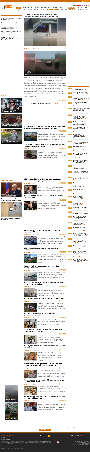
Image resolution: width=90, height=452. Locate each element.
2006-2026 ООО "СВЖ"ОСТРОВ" (7, 435)
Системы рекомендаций (6, 439)
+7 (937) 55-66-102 (55, 103)
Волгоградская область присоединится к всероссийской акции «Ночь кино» (81, 98)
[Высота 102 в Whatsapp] (86, 5)
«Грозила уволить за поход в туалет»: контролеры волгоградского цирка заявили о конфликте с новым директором (80, 254)
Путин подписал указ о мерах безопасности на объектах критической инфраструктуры (80, 148)
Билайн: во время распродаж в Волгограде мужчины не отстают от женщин (80, 161)
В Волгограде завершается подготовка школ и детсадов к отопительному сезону (80, 229)
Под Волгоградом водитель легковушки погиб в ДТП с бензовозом (79, 247)
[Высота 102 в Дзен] (80, 5)
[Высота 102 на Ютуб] (78, 5)
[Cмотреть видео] (85, 118)
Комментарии (62, 100)
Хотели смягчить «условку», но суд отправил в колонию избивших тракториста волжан (80, 128)
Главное (3, 14)
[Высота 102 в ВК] (74, 5)
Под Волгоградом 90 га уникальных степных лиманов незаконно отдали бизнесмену (80, 190)
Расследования (27, 48)
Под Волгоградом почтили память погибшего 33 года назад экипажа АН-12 (81, 260)
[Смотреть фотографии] (85, 89)
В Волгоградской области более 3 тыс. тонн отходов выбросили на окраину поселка (81, 142)
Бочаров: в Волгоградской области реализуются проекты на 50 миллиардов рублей (80, 234)
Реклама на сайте (4, 437)
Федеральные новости (7, 180)
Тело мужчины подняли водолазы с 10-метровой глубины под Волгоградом (79, 167)
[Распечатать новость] (65, 14)
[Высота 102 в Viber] (84, 5)
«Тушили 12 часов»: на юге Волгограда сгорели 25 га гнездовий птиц (79, 203)
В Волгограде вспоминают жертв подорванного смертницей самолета (79, 223)
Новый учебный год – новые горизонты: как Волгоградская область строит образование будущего (11, 32)
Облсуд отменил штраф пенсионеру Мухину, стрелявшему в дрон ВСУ (10, 28)
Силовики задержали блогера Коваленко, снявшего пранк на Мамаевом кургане (11, 23)
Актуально (4, 95)
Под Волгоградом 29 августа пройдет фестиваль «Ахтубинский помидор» (80, 123)
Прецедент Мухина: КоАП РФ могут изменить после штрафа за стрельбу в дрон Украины (10, 38)
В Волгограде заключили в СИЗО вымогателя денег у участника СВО (79, 217)
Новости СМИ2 (45, 123)
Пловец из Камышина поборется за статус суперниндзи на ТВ (78, 197)
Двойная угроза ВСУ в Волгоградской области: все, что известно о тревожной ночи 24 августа (11, 18)
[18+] (88, 5)
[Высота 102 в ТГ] (82, 5)
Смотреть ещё (45, 429)
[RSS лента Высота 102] (83, 435)
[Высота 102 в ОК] (76, 5)
